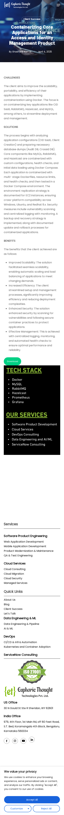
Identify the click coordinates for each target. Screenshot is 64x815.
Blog (6, 604)
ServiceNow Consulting (20, 655)
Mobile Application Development (25, 546)
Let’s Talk (10, 613)
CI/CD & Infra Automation (20, 642)
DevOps (9, 636)
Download (12, 361)
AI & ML (8, 628)
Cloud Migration (14, 574)
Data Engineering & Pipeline (21, 624)
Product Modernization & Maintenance (28, 551)
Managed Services (15, 583)
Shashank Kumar (22, 51)
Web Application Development (24, 542)
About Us (9, 600)
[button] (58, 5)
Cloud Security (13, 578)
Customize (16, 808)
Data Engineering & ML (20, 618)
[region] (32, 791)
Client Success (31, 19)
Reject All (46, 808)
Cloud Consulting (14, 569)
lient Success (14, 609)
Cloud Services (15, 563)
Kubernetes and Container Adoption (27, 647)
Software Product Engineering (25, 536)
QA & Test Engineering (18, 555)
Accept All (32, 799)
